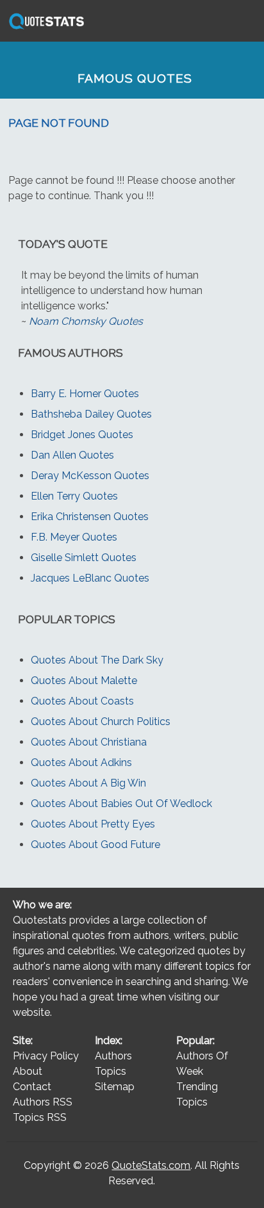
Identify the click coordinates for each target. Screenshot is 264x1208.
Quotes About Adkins (81, 762)
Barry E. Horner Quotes (85, 394)
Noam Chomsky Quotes (86, 321)
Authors (113, 1056)
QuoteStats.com (150, 1165)
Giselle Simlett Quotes (83, 557)
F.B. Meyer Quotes (74, 537)
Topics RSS (40, 1117)
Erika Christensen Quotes (90, 516)
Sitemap (115, 1087)
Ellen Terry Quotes (74, 496)
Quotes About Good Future (95, 844)
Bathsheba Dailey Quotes (91, 414)
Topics (110, 1071)
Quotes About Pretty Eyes (93, 824)
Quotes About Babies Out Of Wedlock (121, 803)
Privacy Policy (46, 1056)
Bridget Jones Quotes (82, 435)
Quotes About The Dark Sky (97, 660)
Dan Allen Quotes (72, 455)
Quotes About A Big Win (88, 783)
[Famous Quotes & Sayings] (44, 28)
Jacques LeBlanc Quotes (90, 578)
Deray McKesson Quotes (90, 475)
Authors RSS (42, 1102)
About (27, 1071)
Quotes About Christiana (89, 742)
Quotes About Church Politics (100, 721)
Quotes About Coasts (82, 701)
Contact (32, 1087)
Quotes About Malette (84, 680)
